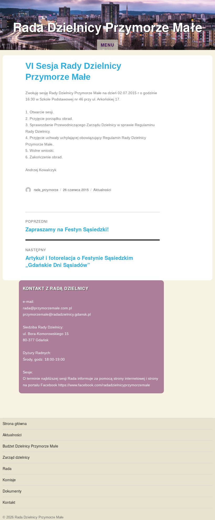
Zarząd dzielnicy (16, 457)
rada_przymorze (46, 189)
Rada (7, 468)
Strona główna (15, 423)
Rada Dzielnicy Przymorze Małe (107, 27)
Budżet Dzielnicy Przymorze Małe (30, 446)
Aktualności (102, 189)
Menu (107, 45)
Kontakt (9, 502)
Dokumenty (12, 491)
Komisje (9, 479)
